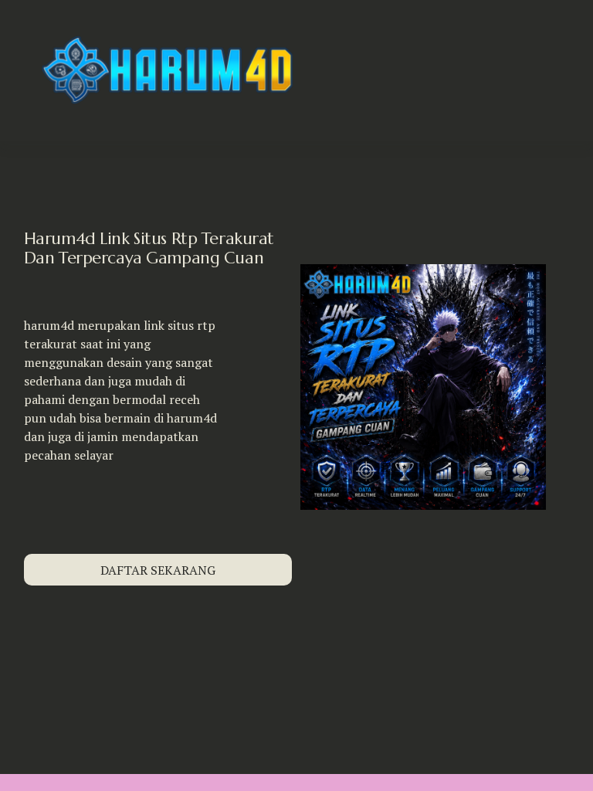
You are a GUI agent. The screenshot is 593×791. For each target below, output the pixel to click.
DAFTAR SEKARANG (157, 570)
